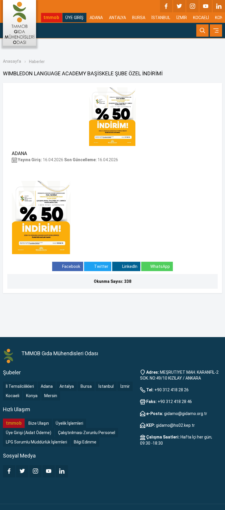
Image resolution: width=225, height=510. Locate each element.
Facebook (70, 266)
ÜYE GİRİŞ (74, 17)
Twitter (100, 266)
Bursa (86, 386)
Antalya (66, 386)
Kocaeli (12, 395)
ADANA (96, 17)
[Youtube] (206, 6)
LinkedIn (129, 266)
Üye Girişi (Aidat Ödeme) (28, 432)
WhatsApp (160, 266)
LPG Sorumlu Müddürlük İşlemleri (36, 442)
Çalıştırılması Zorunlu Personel (86, 432)
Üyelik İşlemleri (69, 423)
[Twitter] (179, 6)
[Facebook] (166, 6)
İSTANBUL (160, 17)
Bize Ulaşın (38, 423)
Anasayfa (12, 61)
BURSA (138, 17)
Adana (47, 386)
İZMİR (181, 17)
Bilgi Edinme (85, 442)
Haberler (37, 61)
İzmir (125, 386)
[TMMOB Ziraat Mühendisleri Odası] (9, 355)
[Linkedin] (219, 6)
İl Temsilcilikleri (20, 386)
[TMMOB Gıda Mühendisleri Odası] (19, 23)
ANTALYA (117, 17)
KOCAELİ (201, 17)
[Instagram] (192, 6)
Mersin (50, 395)
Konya (32, 395)
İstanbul (106, 386)
